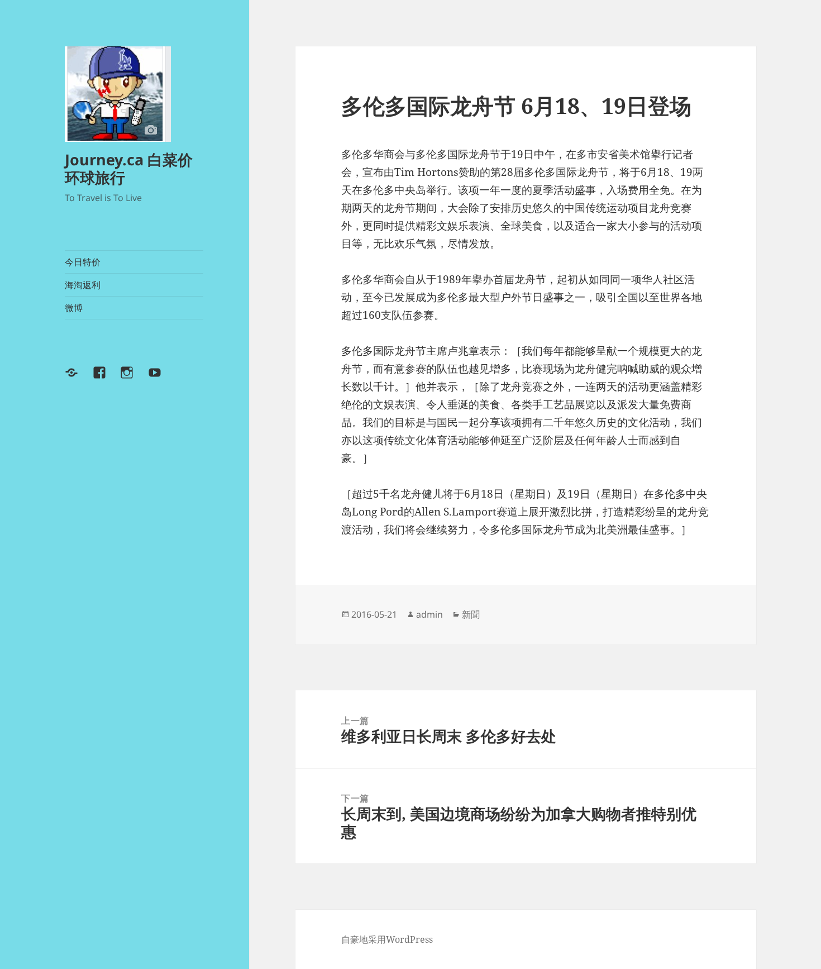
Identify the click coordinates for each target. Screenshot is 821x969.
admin (429, 614)
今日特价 (83, 262)
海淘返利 (83, 285)
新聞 (471, 614)
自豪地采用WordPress (387, 939)
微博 (74, 308)
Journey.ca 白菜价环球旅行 (129, 168)
